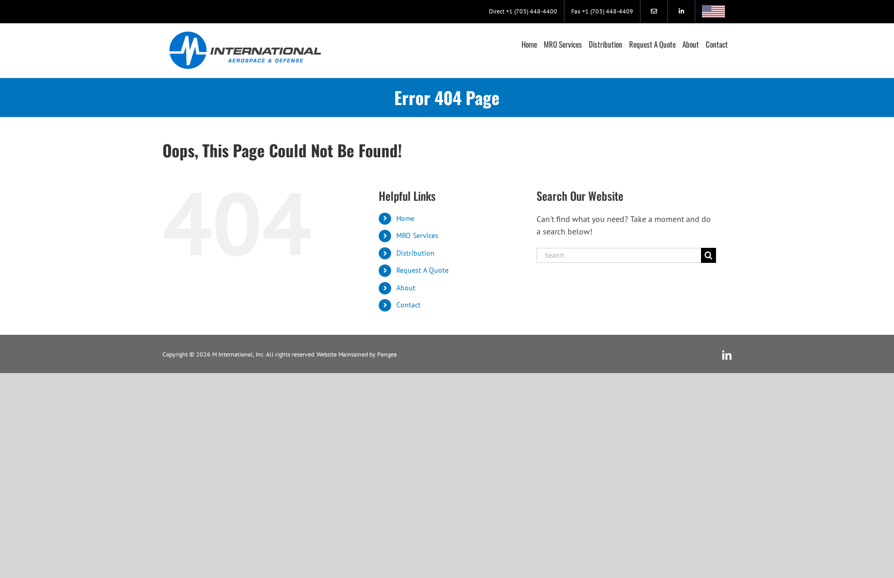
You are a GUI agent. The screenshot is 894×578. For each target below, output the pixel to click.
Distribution (415, 253)
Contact (408, 304)
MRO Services (417, 235)
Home (405, 218)
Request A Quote (422, 270)
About (405, 287)
